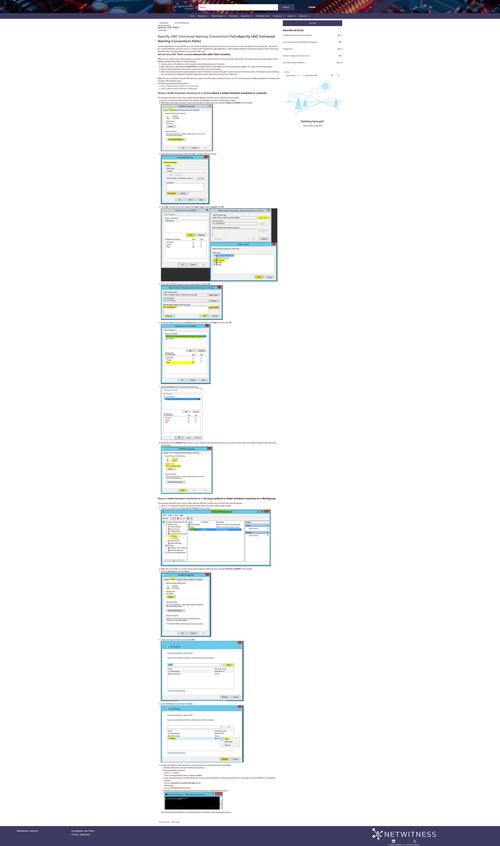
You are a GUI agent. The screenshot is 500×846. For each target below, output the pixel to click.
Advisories (202, 16)
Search (286, 7)
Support (290, 16)
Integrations (245, 16)
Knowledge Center (263, 16)
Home (192, 16)
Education (303, 16)
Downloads (233, 16)
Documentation (217, 16)
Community (277, 16)
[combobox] (246, 7)
